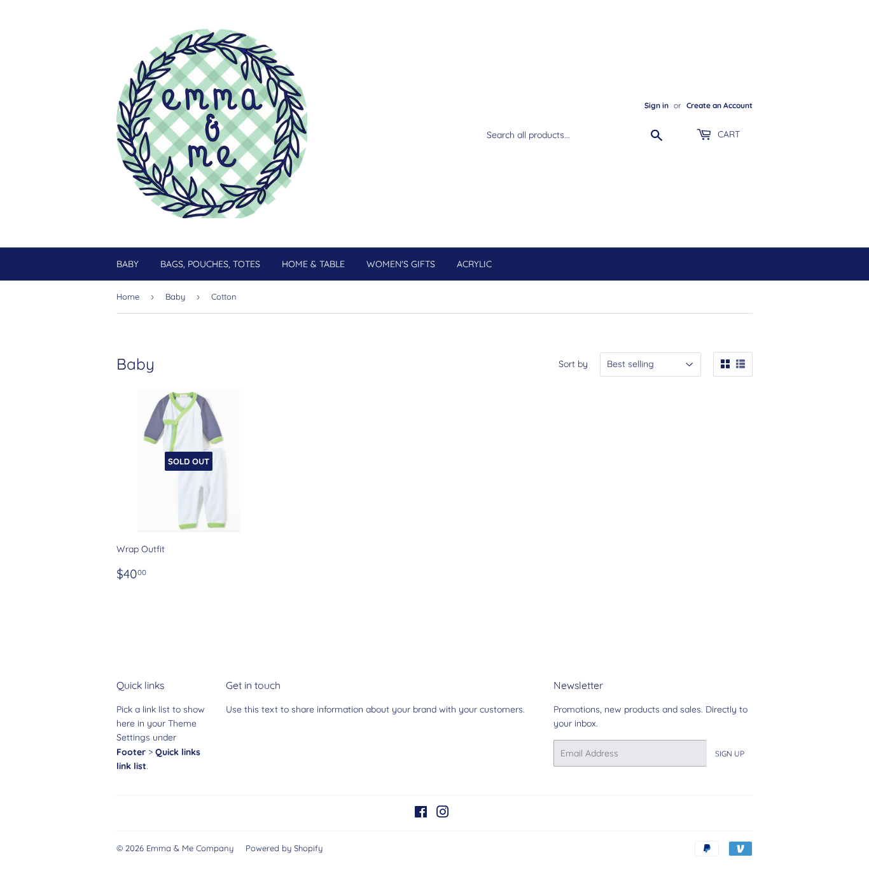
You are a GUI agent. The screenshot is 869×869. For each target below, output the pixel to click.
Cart (727, 134)
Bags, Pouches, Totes (210, 264)
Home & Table (313, 264)
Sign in (656, 105)
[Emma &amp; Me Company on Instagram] (442, 813)
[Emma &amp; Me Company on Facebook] (421, 813)
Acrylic (474, 264)
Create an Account (719, 105)
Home (127, 296)
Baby (127, 264)
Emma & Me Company (189, 848)
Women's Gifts (400, 264)
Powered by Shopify (284, 848)
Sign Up (729, 753)
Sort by (573, 364)
